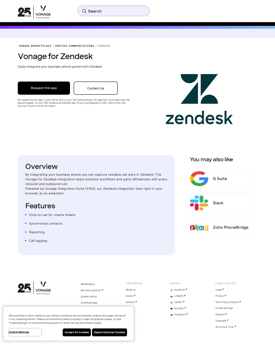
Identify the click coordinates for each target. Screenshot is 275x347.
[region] (68, 323)
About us (130, 290)
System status (89, 296)
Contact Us (95, 88)
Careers (130, 302)
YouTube (179, 308)
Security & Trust (225, 327)
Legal (218, 290)
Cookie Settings (224, 308)
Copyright (221, 320)
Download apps (89, 302)
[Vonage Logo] (34, 12)
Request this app (44, 88)
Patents (220, 314)
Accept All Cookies (77, 332)
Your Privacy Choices (227, 302)
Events (129, 296)
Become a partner (91, 290)
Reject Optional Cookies (109, 332)
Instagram (179, 314)
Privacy (220, 296)
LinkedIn (178, 296)
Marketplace (88, 284)
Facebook (179, 290)
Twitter (178, 302)
